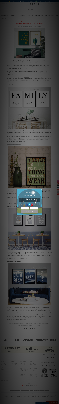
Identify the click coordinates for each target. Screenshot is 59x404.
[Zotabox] (41, 214)
